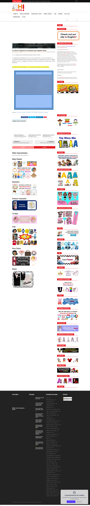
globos (48, 438)
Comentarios (66, 399)
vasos (48, 493)
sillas (55, 480)
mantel (57, 455)
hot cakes (53, 443)
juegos (56, 449)
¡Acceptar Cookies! (71, 501)
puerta (57, 470)
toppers (48, 490)
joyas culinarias (49, 449)
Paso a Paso (67, 13)
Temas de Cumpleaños (24, 13)
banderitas (56, 409)
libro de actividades (50, 453)
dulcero (48, 428)
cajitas (48, 415)
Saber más (79, 501)
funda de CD (49, 432)
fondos (54, 430)
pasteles (56, 466)
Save (45, 117)
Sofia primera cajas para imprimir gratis (21, 142)
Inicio (15, 45)
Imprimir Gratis (16, 17)
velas (52, 493)
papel (54, 465)
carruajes (48, 417)
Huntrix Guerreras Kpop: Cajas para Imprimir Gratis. (32, 1)
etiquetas (36, 112)
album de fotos (49, 407)
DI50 (32, 112)
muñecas (53, 463)
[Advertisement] (33, 32)
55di (17, 112)
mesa (47, 461)
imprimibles (40, 112)
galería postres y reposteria (51, 434)
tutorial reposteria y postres (51, 491)
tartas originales (49, 488)
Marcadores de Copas (50, 399)
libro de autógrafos (50, 455)
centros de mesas (50, 418)
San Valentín (20, 45)
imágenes (56, 445)
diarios (57, 424)
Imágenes (60, 13)
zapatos (54, 495)
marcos (56, 459)
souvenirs (55, 482)
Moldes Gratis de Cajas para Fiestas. (18, 408)
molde (52, 461)
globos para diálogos (50, 440)
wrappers (48, 495)
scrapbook (48, 478)
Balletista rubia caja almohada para (47, 142)
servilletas (55, 478)
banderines (49, 409)
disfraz (53, 426)
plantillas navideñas (50, 470)
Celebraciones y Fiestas (36, 13)
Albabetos (15, 13)
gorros (48, 442)
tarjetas (48, 486)
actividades (49, 405)
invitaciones (49, 447)
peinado (48, 468)
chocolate (24, 112)
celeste (19, 112)
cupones (54, 422)
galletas (53, 436)
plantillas (53, 468)
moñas (48, 463)
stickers (52, 484)
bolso (48, 413)
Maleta (48, 397)
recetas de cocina (50, 472)
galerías (48, 436)
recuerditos (49, 474)
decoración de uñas (50, 424)
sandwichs (54, 476)
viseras (57, 493)
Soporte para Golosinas (51, 403)
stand (47, 484)
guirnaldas (53, 442)
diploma (48, 426)
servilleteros (49, 480)
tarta (53, 486)
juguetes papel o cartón (51, 451)
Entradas (66, 397)
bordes (52, 413)
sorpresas (48, 482)
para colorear (49, 466)
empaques (55, 428)
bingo (48, 411)
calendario (54, 415)
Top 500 (23, 17)
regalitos (55, 474)
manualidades (49, 457)
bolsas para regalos (54, 411)
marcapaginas (49, 459)
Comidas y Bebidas (47, 13)
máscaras (48, 465)
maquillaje (56, 457)
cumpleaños (28, 112)
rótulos (48, 476)
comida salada (49, 420)
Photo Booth (49, 401)
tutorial (54, 490)
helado (48, 443)
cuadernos (48, 422)
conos (56, 420)
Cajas (55, 13)
